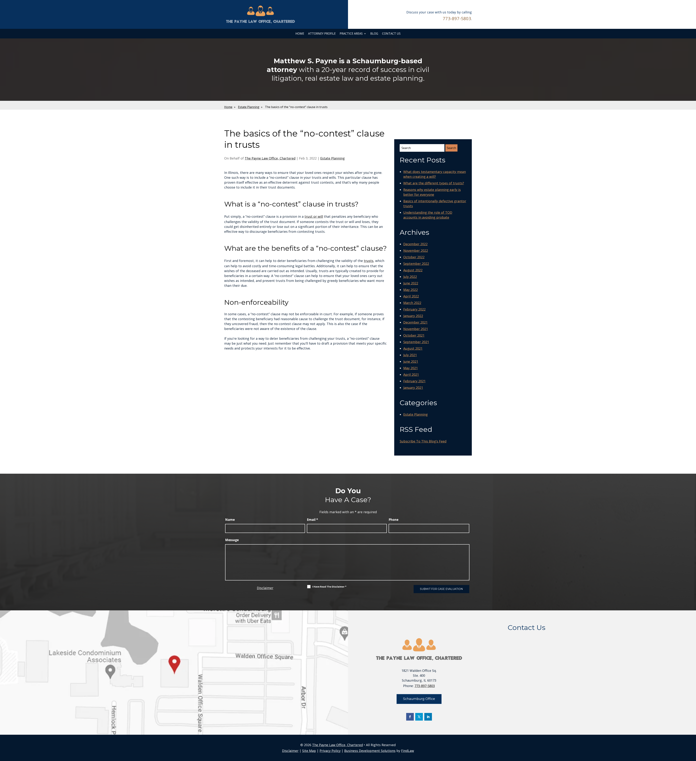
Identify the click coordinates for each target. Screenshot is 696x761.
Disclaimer (265, 588)
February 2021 (414, 381)
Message (232, 540)
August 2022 (412, 270)
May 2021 (410, 368)
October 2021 (413, 335)
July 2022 (410, 276)
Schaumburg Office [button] (419, 699)
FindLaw (407, 750)
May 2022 (410, 290)
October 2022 (413, 257)
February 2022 (414, 309)
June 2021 (410, 361)
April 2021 (411, 374)
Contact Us (391, 34)
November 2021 (415, 329)
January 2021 (413, 387)
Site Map (309, 750)
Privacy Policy (330, 750)
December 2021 (415, 322)
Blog (374, 34)
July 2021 (410, 355)
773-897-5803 (457, 18)
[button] (692, 734)
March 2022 (412, 303)
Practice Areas (351, 34)
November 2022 (415, 250)
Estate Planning (332, 158)
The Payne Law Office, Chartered (270, 158)
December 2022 (415, 244)
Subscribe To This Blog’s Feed (423, 441)
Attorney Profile (322, 34)
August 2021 (412, 348)
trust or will (313, 216)
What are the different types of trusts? (433, 183)
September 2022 (416, 263)
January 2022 (413, 316)
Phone (393, 520)
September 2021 (416, 342)
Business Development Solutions (369, 750)
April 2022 (411, 296)
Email (312, 520)
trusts (368, 261)
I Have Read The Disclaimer (329, 586)
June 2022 (410, 283)
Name (230, 520)
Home (299, 34)
